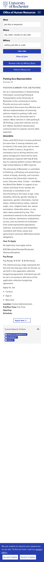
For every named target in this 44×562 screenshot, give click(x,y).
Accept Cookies (10, 557)
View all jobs (22, 56)
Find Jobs (22, 51)
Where (6, 30)
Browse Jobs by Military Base (22, 63)
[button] (22, 329)
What (5, 19)
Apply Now (19, 320)
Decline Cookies (28, 557)
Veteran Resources (22, 69)
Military (6, 40)
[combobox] (22, 22)
